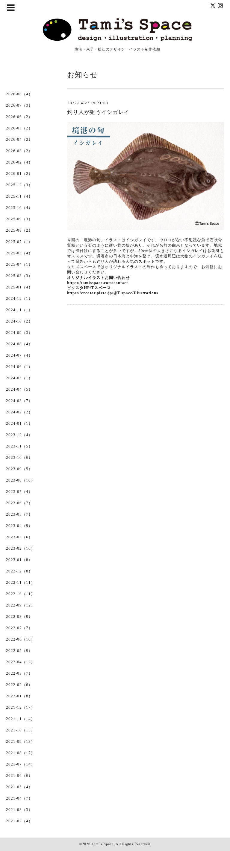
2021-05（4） (19, 787)
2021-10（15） (20, 730)
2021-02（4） (19, 821)
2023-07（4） (19, 491)
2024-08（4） (19, 344)
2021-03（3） (19, 809)
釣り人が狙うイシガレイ (98, 112)
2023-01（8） (19, 559)
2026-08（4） (19, 94)
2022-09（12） (20, 605)
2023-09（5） (19, 469)
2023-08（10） (20, 480)
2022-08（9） (19, 616)
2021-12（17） (20, 707)
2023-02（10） (20, 548)
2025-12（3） (19, 185)
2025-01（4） (19, 287)
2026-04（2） (19, 139)
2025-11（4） (19, 196)
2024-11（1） (19, 310)
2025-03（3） (19, 276)
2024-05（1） (19, 378)
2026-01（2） (19, 173)
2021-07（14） (20, 764)
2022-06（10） (20, 639)
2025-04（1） (19, 264)
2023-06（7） (19, 503)
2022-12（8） (19, 571)
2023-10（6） (19, 457)
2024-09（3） (19, 332)
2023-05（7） (19, 514)
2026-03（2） (19, 151)
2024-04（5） (19, 389)
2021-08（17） (20, 753)
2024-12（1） (19, 298)
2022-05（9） (19, 650)
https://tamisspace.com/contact (97, 282)
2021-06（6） (19, 775)
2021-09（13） (20, 741)
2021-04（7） (19, 798)
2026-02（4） (19, 162)
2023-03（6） (19, 537)
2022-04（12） (20, 662)
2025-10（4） (19, 207)
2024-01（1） (19, 423)
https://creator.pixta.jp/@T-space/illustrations (112, 293)
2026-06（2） (19, 116)
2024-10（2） (19, 321)
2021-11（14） (20, 718)
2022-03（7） (19, 673)
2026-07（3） (19, 105)
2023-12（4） (19, 435)
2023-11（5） (19, 446)
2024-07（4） (19, 355)
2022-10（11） (20, 594)
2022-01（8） (19, 696)
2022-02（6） (19, 684)
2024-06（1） (19, 366)
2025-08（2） (19, 230)
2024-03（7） (19, 400)
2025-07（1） (19, 241)
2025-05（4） (19, 253)
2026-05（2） (19, 128)
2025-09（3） (19, 219)
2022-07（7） (19, 628)
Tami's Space (103, 844)
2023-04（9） (19, 525)
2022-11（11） (20, 582)
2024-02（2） (19, 412)
